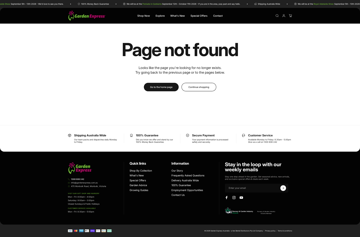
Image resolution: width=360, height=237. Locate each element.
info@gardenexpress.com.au (84, 182)
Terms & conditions (285, 231)
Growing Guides (139, 190)
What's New (137, 175)
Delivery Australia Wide (185, 180)
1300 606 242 (77, 179)
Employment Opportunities (187, 190)
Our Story (177, 170)
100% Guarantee (181, 185)
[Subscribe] (283, 188)
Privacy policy (270, 231)
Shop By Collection (141, 170)
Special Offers (138, 180)
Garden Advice (138, 185)
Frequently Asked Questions (187, 175)
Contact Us (178, 194)
